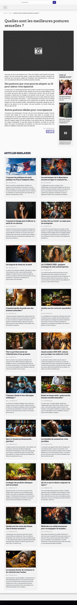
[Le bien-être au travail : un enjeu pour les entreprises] (56, 210)
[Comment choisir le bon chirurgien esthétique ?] (21, 384)
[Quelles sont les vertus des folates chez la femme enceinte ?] (21, 515)
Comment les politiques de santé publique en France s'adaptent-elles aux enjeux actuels (20, 179)
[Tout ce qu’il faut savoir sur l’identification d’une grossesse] (21, 341)
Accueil (5, 13)
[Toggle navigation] (5, 7)
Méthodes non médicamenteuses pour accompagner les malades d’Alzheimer (54, 528)
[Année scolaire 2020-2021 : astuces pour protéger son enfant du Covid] (56, 341)
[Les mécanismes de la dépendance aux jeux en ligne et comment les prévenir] (56, 166)
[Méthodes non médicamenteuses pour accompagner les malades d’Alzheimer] (56, 515)
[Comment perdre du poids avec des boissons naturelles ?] (21, 297)
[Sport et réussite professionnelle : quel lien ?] (21, 428)
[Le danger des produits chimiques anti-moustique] (21, 471)
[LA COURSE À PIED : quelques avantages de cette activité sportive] (56, 253)
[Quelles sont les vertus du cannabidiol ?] (56, 297)
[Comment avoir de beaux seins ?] (65, 132)
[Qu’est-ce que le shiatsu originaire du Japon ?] (56, 471)
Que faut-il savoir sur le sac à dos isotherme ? (65, 121)
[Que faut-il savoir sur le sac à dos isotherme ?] (65, 110)
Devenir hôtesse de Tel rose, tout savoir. (65, 98)
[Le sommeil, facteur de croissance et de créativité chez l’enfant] (21, 559)
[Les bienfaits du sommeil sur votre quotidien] (56, 428)
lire (27, 98)
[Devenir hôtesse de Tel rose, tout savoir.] (65, 87)
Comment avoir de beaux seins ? (65, 143)
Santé (10, 13)
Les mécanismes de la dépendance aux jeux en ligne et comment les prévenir (54, 179)
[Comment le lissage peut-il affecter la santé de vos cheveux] (21, 210)
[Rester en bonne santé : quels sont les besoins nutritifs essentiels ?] (56, 384)
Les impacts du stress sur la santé (19, 265)
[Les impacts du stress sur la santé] (21, 253)
